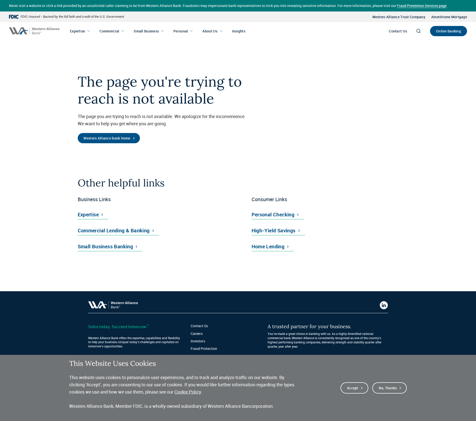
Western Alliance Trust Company (398, 16)
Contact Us (398, 31)
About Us (209, 31)
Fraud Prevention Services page (422, 5)
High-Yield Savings (274, 230)
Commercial (109, 31)
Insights (238, 31)
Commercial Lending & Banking (114, 230)
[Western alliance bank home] (34, 30)
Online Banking (448, 31)
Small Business (146, 31)
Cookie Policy (187, 392)
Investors (198, 341)
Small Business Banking (105, 246)
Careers (197, 333)
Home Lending (268, 246)
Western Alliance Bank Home (106, 138)
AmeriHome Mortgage (449, 16)
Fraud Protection (204, 348)
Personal (180, 31)
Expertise (77, 31)
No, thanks (388, 388)
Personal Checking (273, 214)
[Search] (419, 31)
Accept (352, 388)
